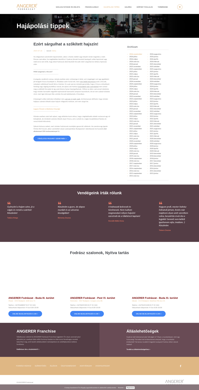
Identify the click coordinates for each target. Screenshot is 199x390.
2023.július (133, 101)
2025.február (154, 76)
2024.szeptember (135, 84)
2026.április (154, 59)
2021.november (135, 126)
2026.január (133, 64)
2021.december (155, 124)
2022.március (134, 121)
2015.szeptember (135, 173)
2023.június (154, 101)
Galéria (128, 7)
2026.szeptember (135, 54)
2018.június (154, 158)
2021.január (133, 138)
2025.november (135, 66)
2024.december (155, 79)
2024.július (133, 86)
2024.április (154, 89)
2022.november (135, 111)
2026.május (133, 59)
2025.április (154, 74)
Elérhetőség (40, 366)
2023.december (155, 94)
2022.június (154, 116)
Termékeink (163, 7)
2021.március (134, 136)
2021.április (154, 133)
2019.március (134, 156)
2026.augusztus (155, 54)
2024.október (155, 81)
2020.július (133, 146)
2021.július (133, 131)
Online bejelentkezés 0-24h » (25, 314)
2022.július (133, 116)
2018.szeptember (135, 158)
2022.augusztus (155, 114)
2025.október (155, 66)
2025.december (155, 64)
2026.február (154, 61)
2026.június (154, 56)
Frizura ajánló (92, 7)
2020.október (155, 141)
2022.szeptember (135, 114)
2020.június (154, 146)
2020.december (155, 138)
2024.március (134, 91)
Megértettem (130, 387)
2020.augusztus (155, 143)
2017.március (134, 166)
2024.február (154, 91)
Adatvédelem (86, 366)
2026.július (133, 56)
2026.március (134, 61)
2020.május (133, 148)
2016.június (154, 168)
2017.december (155, 161)
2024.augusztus (155, 84)
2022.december (155, 109)
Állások (53, 366)
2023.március (134, 106)
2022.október (155, 111)
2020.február (154, 151)
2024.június (154, 86)
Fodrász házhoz (23, 366)
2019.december (155, 153)
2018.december (155, 156)
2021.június (154, 131)
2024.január (133, 94)
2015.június (154, 173)
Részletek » (121, 387)
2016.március (134, 171)
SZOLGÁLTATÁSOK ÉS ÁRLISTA (68, 7)
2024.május (133, 89)
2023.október (155, 96)
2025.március (134, 76)
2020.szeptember (135, 143)
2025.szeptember (135, 69)
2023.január (133, 109)
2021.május (133, 133)
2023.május (133, 104)
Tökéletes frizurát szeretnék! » (52, 138)
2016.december (155, 166)
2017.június (154, 163)
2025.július (133, 71)
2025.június (154, 71)
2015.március (134, 176)
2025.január (133, 79)
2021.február (154, 136)
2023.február (154, 106)
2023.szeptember (135, 99)
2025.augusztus (155, 69)
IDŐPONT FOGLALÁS (145, 7)
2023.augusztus (155, 99)
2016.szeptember (135, 168)
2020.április (154, 148)
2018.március (134, 161)
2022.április (154, 119)
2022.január (133, 124)
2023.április (154, 104)
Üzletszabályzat (68, 366)
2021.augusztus (155, 128)
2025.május (133, 74)
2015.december (155, 171)
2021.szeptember (135, 128)
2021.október (155, 126)
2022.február (154, 121)
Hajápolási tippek (112, 7)
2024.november (135, 81)
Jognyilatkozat (102, 366)
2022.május (133, 119)
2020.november (135, 141)
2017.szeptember (135, 163)
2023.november (135, 96)
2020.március (134, 151)
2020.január (133, 153)
